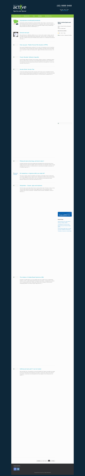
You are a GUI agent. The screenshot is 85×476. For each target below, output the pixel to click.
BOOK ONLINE (65, 10)
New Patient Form (48, 16)
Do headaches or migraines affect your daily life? (32, 173)
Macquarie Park (26, 16)
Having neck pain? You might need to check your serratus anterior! (64, 222)
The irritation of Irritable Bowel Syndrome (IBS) (32, 277)
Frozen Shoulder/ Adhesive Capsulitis (29, 57)
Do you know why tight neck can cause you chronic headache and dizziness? (64, 229)
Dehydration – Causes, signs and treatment (31, 185)
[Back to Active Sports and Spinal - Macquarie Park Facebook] (15, 469)
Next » (53, 460)
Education (40, 16)
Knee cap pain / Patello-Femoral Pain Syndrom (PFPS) (34, 45)
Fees (34, 16)
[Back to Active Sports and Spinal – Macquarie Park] (19, 8)
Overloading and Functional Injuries (64, 224)
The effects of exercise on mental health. (65, 231)
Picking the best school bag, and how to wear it (32, 161)
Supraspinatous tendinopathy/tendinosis (30, 20)
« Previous (38, 460)
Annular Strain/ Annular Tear (27, 69)
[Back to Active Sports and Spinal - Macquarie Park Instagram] (18, 469)
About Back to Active (16, 16)
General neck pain (24, 32)
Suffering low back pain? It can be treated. (30, 369)
